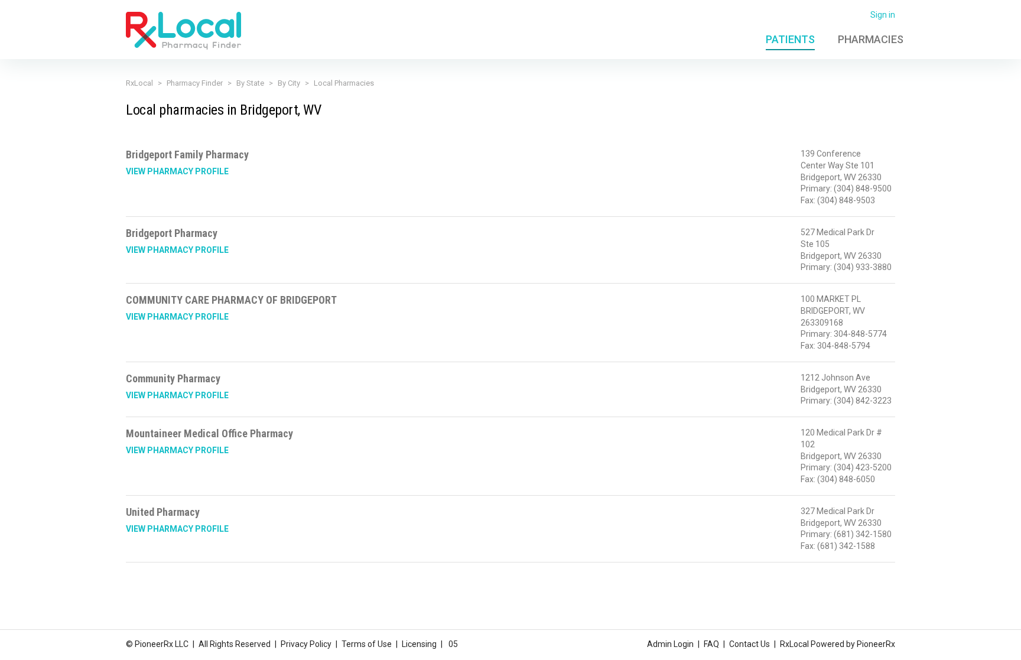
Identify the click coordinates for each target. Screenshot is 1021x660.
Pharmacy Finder (195, 83)
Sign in (882, 14)
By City (289, 83)
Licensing (419, 644)
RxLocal (139, 83)
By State (250, 83)
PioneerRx (876, 644)
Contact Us (749, 644)
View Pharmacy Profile (177, 171)
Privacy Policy (306, 644)
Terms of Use (367, 644)
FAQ (711, 644)
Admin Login (670, 644)
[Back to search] (183, 30)
